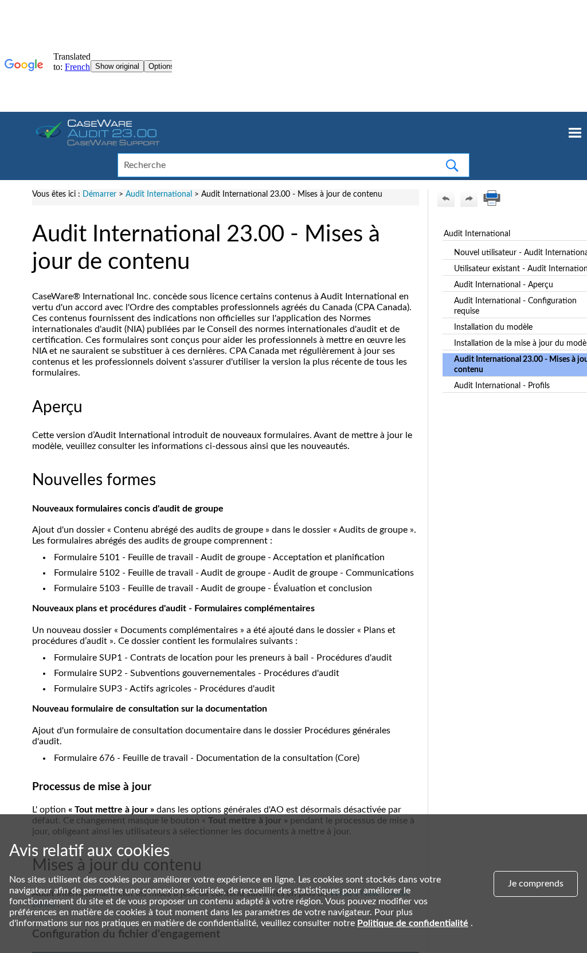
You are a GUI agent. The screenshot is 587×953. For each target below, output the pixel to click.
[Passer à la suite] (469, 198)
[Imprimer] (492, 198)
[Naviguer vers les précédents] (446, 198)
